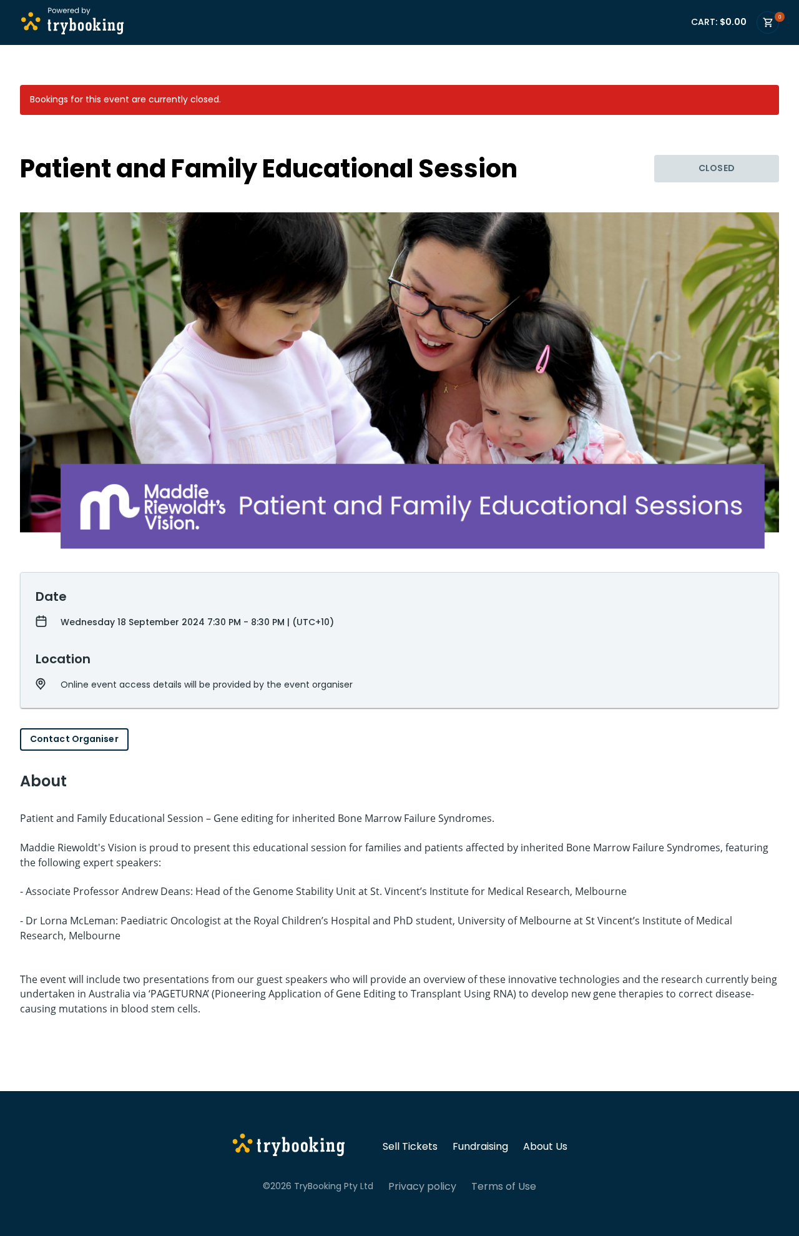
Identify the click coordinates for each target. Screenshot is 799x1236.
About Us (545, 1147)
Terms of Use (503, 1187)
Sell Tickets (410, 1147)
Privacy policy (422, 1187)
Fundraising (480, 1147)
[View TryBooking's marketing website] (288, 1147)
